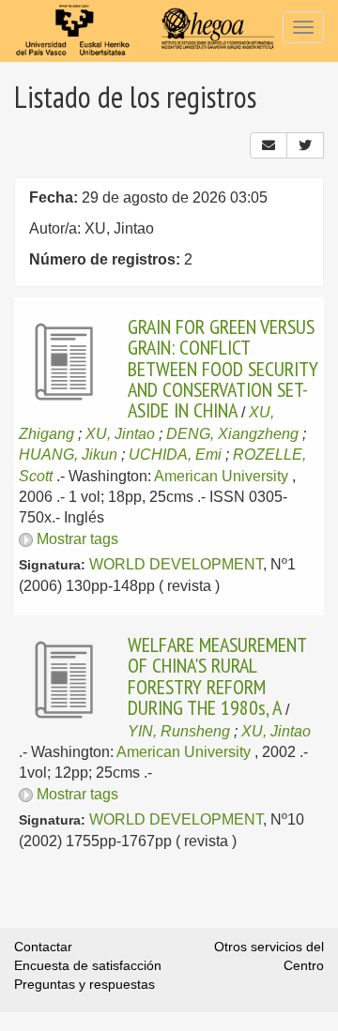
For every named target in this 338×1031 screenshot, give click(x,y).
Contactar (43, 946)
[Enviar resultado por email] (268, 145)
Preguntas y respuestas (84, 984)
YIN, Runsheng (179, 731)
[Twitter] (305, 145)
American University (221, 476)
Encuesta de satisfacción (87, 965)
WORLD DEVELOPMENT (176, 564)
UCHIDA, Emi (175, 454)
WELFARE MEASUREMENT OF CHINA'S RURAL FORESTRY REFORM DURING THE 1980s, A (217, 675)
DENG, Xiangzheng (232, 434)
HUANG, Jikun (68, 454)
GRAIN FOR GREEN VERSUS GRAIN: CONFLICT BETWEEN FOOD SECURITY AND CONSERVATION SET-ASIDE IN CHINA (223, 368)
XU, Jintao (120, 434)
